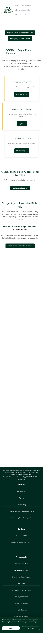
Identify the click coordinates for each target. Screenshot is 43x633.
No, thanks (31, 628)
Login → (22, 124)
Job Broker (21, 584)
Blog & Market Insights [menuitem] (22, 10)
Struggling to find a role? (20, 39)
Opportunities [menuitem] (26, 6)
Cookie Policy (21, 505)
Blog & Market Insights (21, 616)
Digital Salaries (21, 610)
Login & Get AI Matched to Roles (20, 33)
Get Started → (21, 94)
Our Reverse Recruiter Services (20, 246)
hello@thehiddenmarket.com (12, 477)
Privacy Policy (21, 491)
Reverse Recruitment (21, 570)
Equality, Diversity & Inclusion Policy (21, 511)
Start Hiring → (21, 151)
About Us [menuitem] (18, 14)
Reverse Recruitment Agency (21, 577)
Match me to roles (20, 188)
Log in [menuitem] (26, 14)
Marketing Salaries (21, 603)
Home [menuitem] (17, 6)
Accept (11, 628)
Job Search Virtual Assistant (21, 590)
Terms (21, 498)
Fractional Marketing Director (21, 542)
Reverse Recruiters (21, 564)
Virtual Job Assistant (21, 597)
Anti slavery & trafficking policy (21, 518)
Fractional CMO (21, 536)
